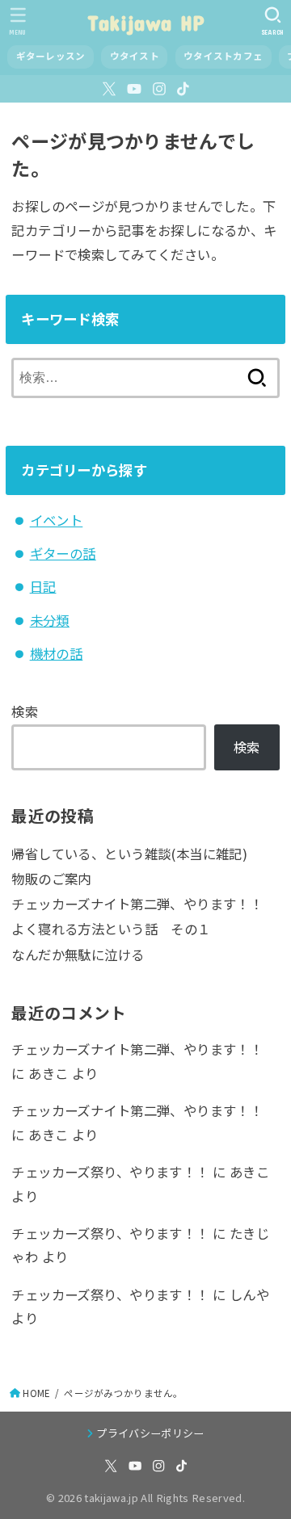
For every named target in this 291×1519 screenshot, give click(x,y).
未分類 (50, 620)
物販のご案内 (51, 878)
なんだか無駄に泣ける (77, 954)
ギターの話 (63, 553)
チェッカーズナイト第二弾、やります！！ (137, 903)
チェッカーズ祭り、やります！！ (110, 1171)
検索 (24, 711)
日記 (43, 586)
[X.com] (109, 89)
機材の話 (56, 653)
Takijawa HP (145, 22)
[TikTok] (183, 89)
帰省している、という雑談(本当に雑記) (129, 853)
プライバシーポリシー (150, 1433)
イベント (56, 520)
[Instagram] (159, 89)
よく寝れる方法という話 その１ (110, 928)
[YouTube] (134, 89)
